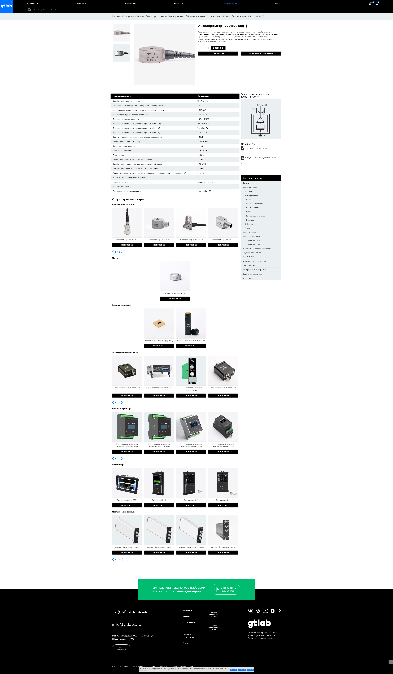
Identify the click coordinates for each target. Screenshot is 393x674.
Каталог (80, 3)
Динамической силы (251, 240)
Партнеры (187, 643)
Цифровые (249, 224)
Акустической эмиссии (252, 253)
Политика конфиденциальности (184, 666)
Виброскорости (249, 232)
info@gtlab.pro (126, 624)
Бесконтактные (249, 257)
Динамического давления (253, 244)
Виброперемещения (251, 236)
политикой (143, 671)
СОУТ (185, 628)
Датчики (246, 183)
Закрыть (250, 670)
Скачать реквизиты (121, 648)
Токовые (248, 228)
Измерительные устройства (255, 269)
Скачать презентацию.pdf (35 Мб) (214, 627)
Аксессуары (248, 278)
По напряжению (251, 195)
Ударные (249, 212)
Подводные (250, 220)
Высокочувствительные (255, 216)
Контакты (178, 3)
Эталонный (250, 199)
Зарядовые (249, 191)
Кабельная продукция (252, 274)
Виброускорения (250, 187)
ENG (277, 3)
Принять (234, 670)
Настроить (242, 670)
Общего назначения (254, 203)
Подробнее (127, 245)
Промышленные (252, 208)
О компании (130, 3)
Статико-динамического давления (257, 248)
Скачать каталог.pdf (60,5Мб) (213, 614)
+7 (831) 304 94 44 (229, 3)
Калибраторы (249, 265)
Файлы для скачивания (188, 635)
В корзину (218, 48)
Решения (31, 3)
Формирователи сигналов (254, 261)
